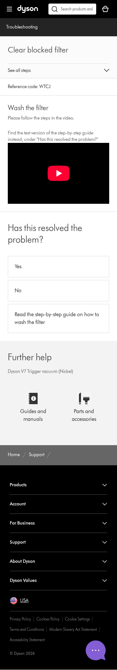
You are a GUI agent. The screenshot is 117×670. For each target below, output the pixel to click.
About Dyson (22, 561)
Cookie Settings (77, 619)
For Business (22, 523)
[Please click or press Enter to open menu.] (9, 9)
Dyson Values (23, 580)
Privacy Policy (20, 619)
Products (18, 485)
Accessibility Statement (27, 639)
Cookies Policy (47, 619)
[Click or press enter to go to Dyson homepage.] (27, 11)
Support (18, 542)
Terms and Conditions (27, 629)
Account (18, 504)
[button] (58, 71)
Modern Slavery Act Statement (73, 629)
